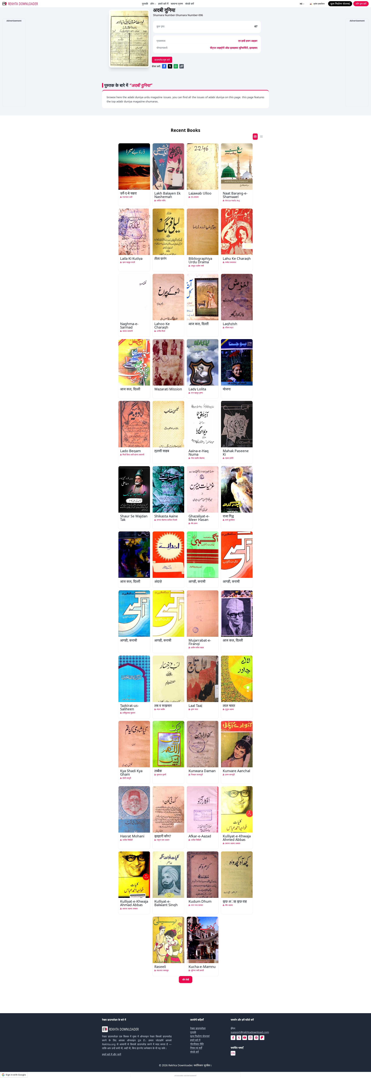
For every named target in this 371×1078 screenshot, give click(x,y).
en (233, 1053)
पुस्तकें (145, 3)
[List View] (261, 136)
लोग (152, 3)
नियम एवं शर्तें (196, 1048)
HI (301, 3)
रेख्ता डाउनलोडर (198, 1028)
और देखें (185, 979)
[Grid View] (255, 136)
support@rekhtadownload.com (250, 1032)
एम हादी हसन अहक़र (247, 40)
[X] (239, 1038)
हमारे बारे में (163, 3)
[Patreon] (262, 1038)
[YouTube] (244, 1038)
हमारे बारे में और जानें (111, 1054)
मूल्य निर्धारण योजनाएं (200, 1036)
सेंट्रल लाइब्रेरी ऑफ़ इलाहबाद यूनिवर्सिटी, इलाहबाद (233, 47)
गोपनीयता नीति (197, 1044)
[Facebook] (233, 1038)
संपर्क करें (189, 3)
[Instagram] (250, 1038)
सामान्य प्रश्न (177, 3)
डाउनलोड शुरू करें (162, 59)
